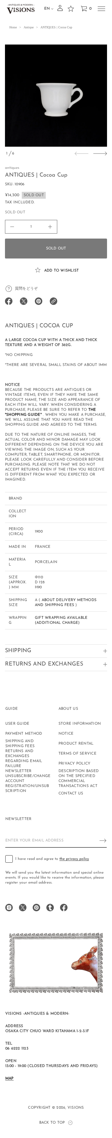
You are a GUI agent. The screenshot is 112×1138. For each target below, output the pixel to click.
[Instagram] (9, 907)
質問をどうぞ (26, 289)
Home (13, 27)
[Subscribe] (103, 840)
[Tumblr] (50, 907)
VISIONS (76, 1108)
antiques (12, 168)
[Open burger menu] (101, 9)
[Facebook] (64, 907)
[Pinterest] (36, 907)
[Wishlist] (70, 8)
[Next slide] (100, 153)
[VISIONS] (21, 9)
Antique (29, 27)
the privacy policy (74, 859)
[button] (86, 9)
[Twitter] (23, 907)
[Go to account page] (60, 10)
